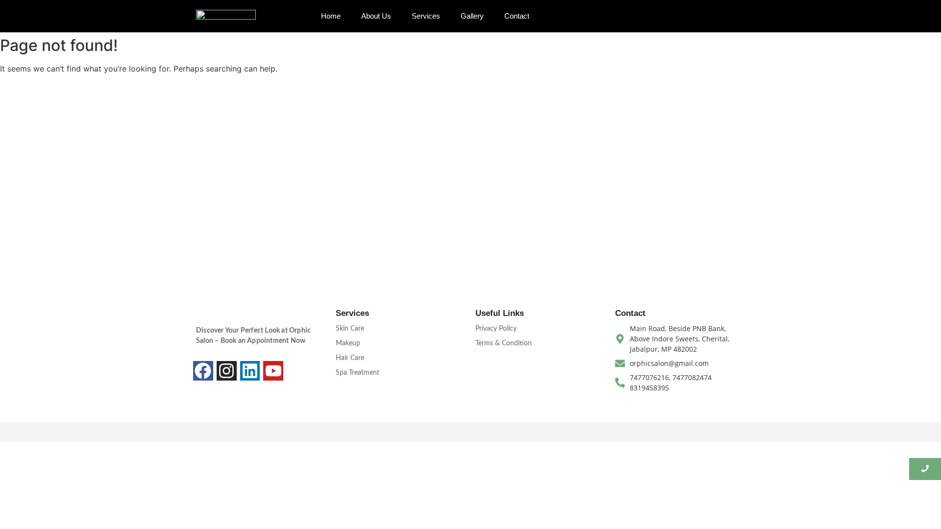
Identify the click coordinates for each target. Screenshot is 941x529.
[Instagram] (227, 371)
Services (426, 16)
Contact (516, 16)
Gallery (472, 16)
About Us (376, 16)
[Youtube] (273, 371)
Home (331, 16)
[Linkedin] (250, 371)
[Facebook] (203, 371)
